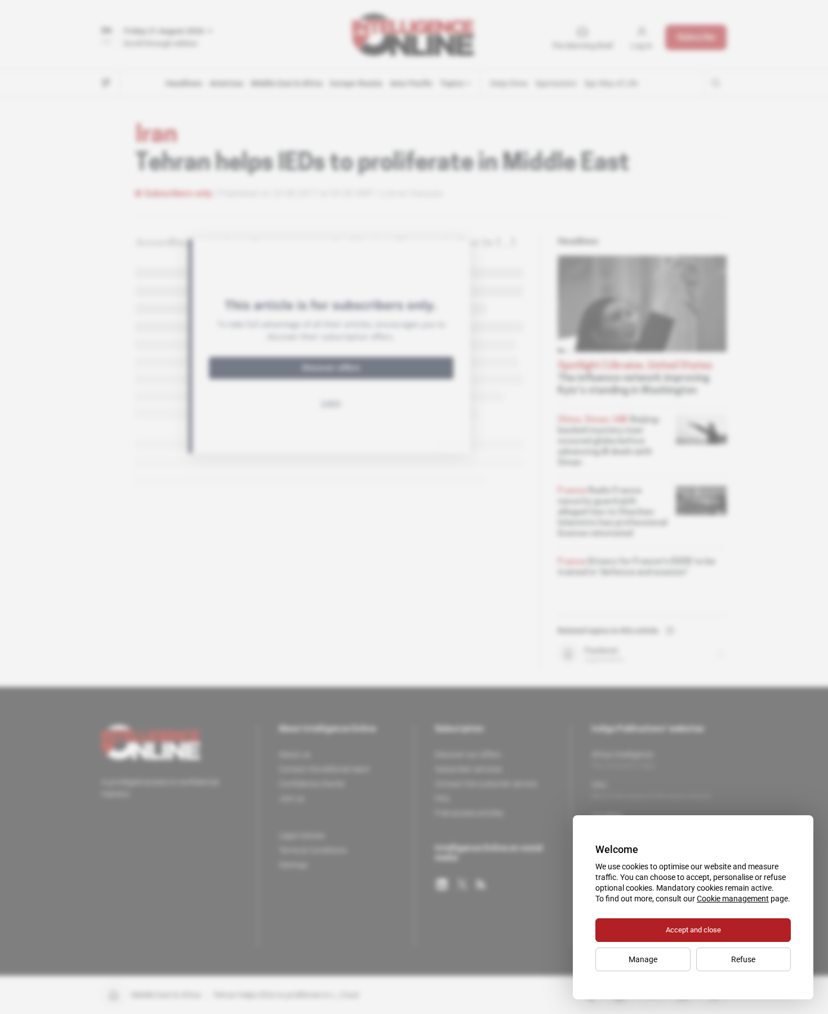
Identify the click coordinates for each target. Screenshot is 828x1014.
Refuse (743, 959)
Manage (643, 959)
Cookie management (733, 898)
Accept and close (693, 930)
